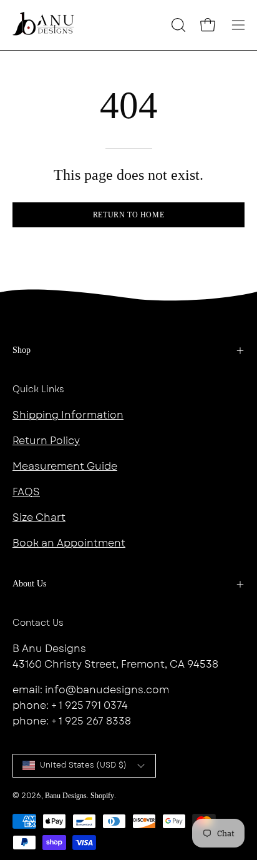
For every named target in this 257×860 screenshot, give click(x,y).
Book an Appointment (68, 543)
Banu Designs (66, 795)
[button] (177, 25)
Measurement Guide (64, 466)
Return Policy (46, 440)
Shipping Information (68, 415)
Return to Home (128, 214)
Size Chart (38, 517)
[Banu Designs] (43, 25)
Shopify (102, 795)
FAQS (26, 492)
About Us (29, 583)
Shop (21, 350)
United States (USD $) (83, 765)
